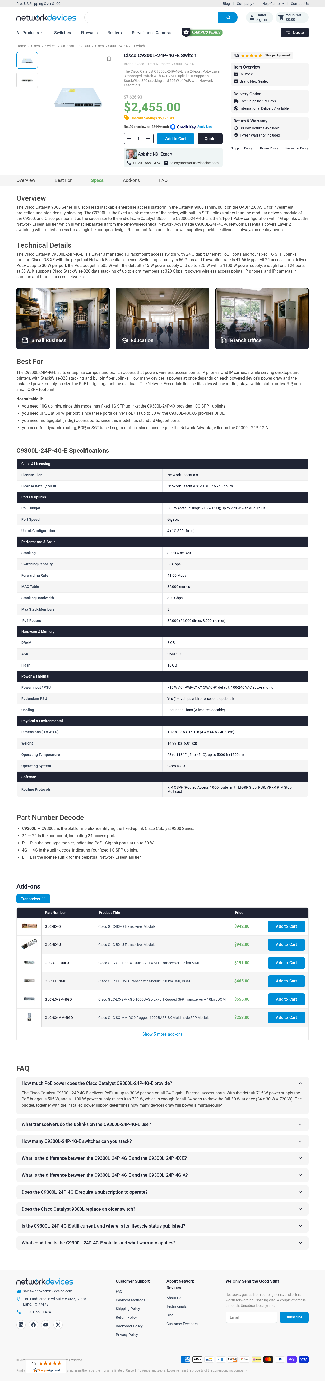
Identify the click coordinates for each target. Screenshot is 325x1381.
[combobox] (161, 17)
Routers (114, 32)
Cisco (35, 46)
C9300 (84, 46)
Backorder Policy (297, 148)
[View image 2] (27, 80)
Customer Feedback (182, 1324)
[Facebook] (33, 1324)
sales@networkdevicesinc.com (194, 163)
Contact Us (300, 4)
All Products (27, 32)
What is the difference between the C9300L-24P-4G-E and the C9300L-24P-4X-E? (104, 1158)
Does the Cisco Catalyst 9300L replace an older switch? (78, 1209)
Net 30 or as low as (168, 127)
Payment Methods (130, 1300)
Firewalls (89, 32)
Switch (50, 46)
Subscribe (294, 1317)
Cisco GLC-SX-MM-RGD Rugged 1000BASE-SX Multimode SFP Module (153, 1018)
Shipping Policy (242, 148)
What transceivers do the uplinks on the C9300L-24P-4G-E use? (86, 1124)
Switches (62, 32)
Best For (63, 180)
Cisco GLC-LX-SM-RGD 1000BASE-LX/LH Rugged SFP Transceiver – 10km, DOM (162, 999)
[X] (58, 1324)
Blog (226, 4)
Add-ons (131, 180)
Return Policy (269, 148)
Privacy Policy (127, 1334)
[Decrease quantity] (129, 139)
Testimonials (176, 1306)
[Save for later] (109, 58)
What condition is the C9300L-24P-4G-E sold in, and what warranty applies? (99, 1242)
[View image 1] (27, 60)
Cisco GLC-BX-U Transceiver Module (126, 945)
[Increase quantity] (148, 139)
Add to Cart (175, 138)
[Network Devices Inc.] (46, 17)
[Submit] (228, 17)
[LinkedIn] (21, 1324)
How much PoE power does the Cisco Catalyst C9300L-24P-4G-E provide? (97, 1083)
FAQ (163, 180)
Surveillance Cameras (152, 32)
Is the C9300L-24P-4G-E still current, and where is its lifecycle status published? (103, 1226)
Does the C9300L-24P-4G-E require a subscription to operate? (85, 1192)
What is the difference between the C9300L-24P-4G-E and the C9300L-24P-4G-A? (105, 1175)
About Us (173, 1298)
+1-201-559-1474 (146, 163)
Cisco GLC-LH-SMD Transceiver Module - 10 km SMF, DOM (144, 981)
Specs (97, 180)
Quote (298, 32)
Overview (25, 180)
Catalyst (67, 46)
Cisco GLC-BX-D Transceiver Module (126, 926)
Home (21, 46)
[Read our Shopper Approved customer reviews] (46, 1366)
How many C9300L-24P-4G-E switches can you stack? (77, 1141)
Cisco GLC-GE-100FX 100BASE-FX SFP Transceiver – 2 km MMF (149, 963)
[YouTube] (45, 1324)
